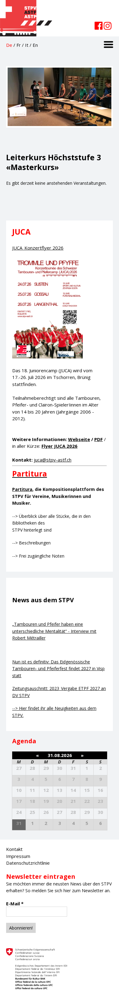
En (35, 45)
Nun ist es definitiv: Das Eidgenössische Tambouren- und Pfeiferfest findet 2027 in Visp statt (58, 668)
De (9, 45)
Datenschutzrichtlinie (28, 863)
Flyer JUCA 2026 (59, 446)
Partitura (22, 489)
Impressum (18, 856)
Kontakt (14, 849)
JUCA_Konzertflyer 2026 (37, 248)
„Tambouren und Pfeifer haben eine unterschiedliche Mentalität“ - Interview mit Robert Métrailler (54, 631)
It (26, 45)
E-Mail (14, 903)
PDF (98, 439)
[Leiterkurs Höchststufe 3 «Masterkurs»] (59, 133)
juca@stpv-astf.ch (52, 460)
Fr (18, 45)
